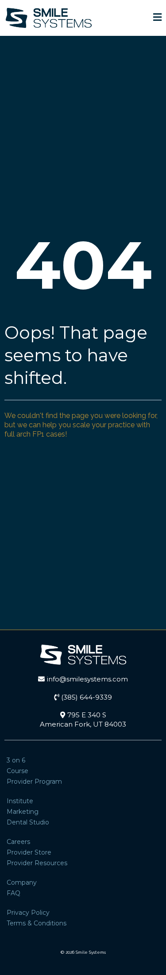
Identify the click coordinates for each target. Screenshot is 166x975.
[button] (157, 18)
